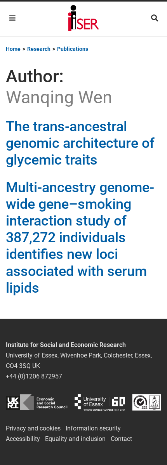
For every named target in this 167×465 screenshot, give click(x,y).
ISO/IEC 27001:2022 (146, 402)
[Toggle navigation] (12, 18)
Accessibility (23, 438)
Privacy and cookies (33, 428)
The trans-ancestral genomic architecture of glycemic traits (80, 143)
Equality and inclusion (75, 438)
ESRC (37, 402)
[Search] (154, 18)
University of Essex (100, 402)
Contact (121, 438)
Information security (93, 428)
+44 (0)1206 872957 (34, 376)
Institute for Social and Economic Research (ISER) (83, 19)
